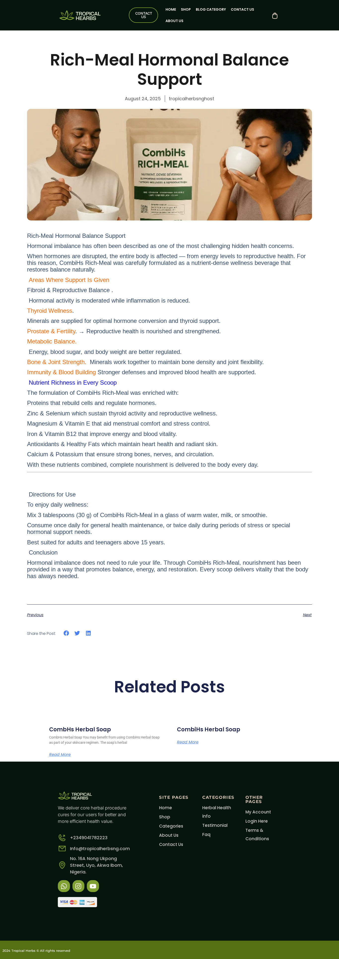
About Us (174, 20)
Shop (186, 9)
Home (171, 9)
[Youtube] (93, 886)
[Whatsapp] (64, 886)
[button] (66, 633)
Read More (60, 755)
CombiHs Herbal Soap (208, 729)
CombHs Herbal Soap (80, 729)
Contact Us (242, 9)
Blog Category (211, 9)
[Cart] (275, 16)
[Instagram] (78, 886)
